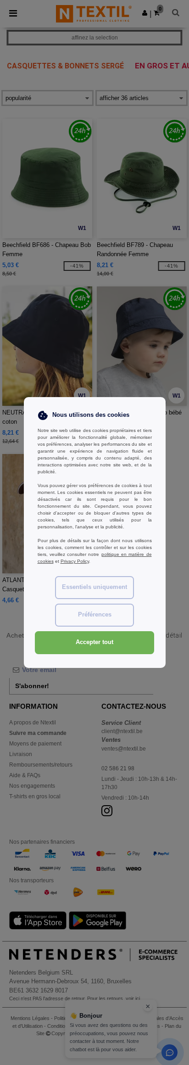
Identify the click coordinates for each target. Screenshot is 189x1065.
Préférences (94, 614)
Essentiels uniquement (94, 587)
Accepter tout (94, 642)
